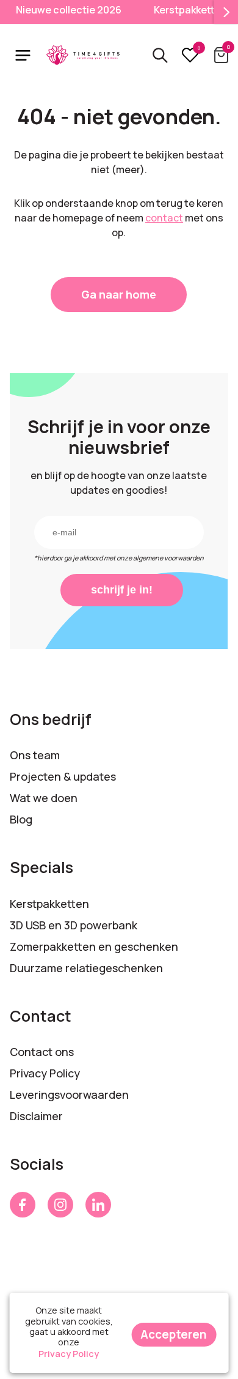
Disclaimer (36, 1116)
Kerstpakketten (49, 903)
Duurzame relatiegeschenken (86, 968)
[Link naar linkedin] (98, 1204)
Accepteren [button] (173, 1334)
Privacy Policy (45, 1073)
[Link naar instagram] (60, 1204)
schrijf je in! (122, 590)
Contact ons (42, 1051)
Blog (21, 819)
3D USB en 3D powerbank (73, 925)
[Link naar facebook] (22, 1204)
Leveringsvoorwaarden (69, 1094)
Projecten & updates (63, 776)
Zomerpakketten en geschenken (94, 946)
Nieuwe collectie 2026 (68, 10)
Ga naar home (118, 294)
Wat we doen (44, 797)
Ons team (35, 755)
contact (164, 218)
